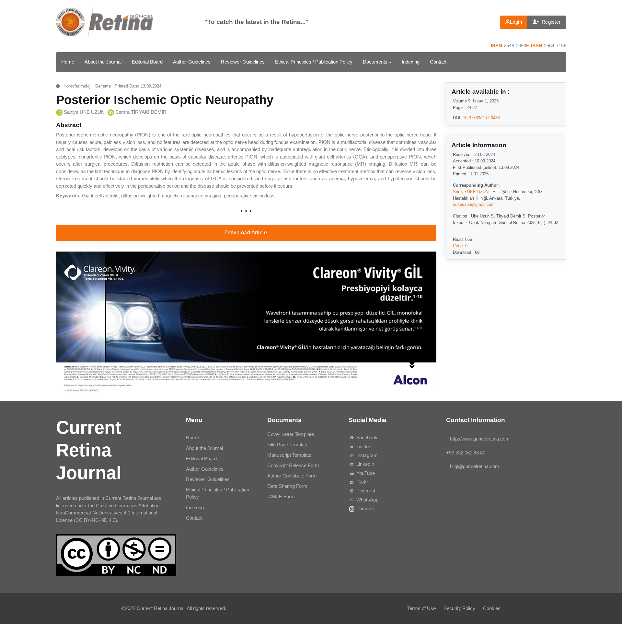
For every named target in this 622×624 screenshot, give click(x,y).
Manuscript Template (289, 455)
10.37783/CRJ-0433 (481, 117)
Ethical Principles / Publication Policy (313, 62)
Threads (364, 508)
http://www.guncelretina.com (479, 439)
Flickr (361, 482)
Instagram (366, 455)
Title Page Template (287, 444)
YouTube (364, 473)
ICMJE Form (281, 496)
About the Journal (103, 62)
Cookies (492, 608)
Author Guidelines (192, 62)
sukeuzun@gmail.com (473, 204)
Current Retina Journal (160, 608)
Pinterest (365, 490)
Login (516, 22)
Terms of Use (421, 608)
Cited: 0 (460, 245)
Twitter (362, 446)
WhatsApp (366, 499)
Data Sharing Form (287, 486)
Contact (438, 62)
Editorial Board (147, 62)
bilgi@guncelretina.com (474, 466)
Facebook (366, 437)
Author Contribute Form (292, 475)
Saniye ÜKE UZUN (84, 112)
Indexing (411, 62)
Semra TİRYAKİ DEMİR (141, 112)
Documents (375, 62)
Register (551, 22)
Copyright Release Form (293, 465)
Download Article (246, 232)
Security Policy (459, 608)
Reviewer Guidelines (243, 62)
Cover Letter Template (290, 434)
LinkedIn (364, 464)
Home (67, 62)
